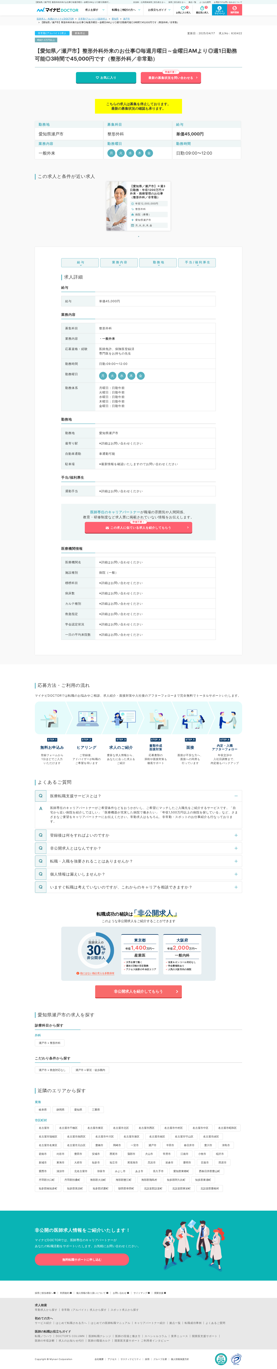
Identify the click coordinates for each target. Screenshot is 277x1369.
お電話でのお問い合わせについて (228, 2)
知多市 (96, 1162)
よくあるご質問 (215, 1323)
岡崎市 (117, 1145)
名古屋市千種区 (68, 1127)
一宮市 (135, 1145)
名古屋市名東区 (48, 1145)
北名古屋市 (80, 1171)
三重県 (96, 1109)
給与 (81, 262)
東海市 (60, 1162)
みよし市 (120, 1171)
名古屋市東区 (95, 1127)
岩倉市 (169, 1162)
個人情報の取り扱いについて (91, 1293)
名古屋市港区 (131, 1136)
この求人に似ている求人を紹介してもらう (140, 527)
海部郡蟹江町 (124, 1179)
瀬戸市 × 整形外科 (49, 1042)
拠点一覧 (192, 2)
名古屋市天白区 (76, 1145)
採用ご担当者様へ (44, 1293)
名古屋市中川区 (104, 1136)
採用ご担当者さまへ (176, 2)
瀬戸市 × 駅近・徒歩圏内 (90, 1069)
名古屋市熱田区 (76, 1136)
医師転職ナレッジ (100, 1336)
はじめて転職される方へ (71, 1323)
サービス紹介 (43, 1323)
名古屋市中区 (200, 1127)
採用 (147, 1359)
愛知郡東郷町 (181, 1171)
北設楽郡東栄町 (181, 1188)
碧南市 (43, 1153)
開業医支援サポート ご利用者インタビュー (142, 1340)
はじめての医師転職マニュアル (110, 1323)
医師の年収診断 (45, 1340)
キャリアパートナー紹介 (149, 1323)
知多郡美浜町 (75, 1188)
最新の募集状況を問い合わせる (170, 78)
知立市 (114, 1162)
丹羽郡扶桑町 (72, 1179)
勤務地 (159, 262)
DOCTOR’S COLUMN (70, 1336)
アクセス (112, 1359)
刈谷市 (60, 1153)
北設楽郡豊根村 (209, 1188)
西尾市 (114, 1153)
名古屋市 (44, 1127)
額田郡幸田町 (126, 1188)
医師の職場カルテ (99, 1340)
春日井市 (189, 1145)
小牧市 (202, 1153)
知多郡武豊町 (101, 1188)
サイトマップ (140, 1293)
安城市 (96, 1153)
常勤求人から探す (46, 1309)
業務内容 (120, 262)
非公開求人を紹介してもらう (138, 991)
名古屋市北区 (121, 1127)
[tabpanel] (138, 206)
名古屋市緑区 (211, 1136)
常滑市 (167, 1153)
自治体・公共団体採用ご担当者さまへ (149, 2)
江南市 (184, 1153)
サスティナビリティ (131, 1359)
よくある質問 (205, 2)
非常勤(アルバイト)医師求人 (92, 18)
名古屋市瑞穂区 (48, 1136)
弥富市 (101, 1171)
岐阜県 (43, 1109)
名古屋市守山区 (184, 1136)
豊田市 (78, 1153)
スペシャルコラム (156, 1336)
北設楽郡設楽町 (153, 1188)
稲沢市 (220, 1153)
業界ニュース (179, 1336)
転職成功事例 (193, 1323)
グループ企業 (160, 1359)
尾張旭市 (132, 1162)
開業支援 (158, 1293)
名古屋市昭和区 (227, 1127)
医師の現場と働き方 (128, 1336)
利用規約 (64, 1293)
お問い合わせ (119, 1293)
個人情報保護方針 (180, 1359)
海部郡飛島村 (149, 1179)
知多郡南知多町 (48, 1188)
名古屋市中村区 (173, 1127)
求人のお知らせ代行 (71, 1340)
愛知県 (115, 18)
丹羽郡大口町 (47, 1179)
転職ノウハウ (43, 1336)
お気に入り (108, 77)
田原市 (222, 1162)
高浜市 (152, 1162)
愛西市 (43, 1171)
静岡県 (60, 1109)
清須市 (60, 1171)
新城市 (43, 1162)
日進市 (205, 1162)
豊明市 (187, 1162)
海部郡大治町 (98, 1179)
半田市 (170, 1145)
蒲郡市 (131, 1153)
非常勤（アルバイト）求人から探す (84, 1309)
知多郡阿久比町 (176, 1179)
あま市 (139, 1171)
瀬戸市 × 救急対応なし (52, 1069)
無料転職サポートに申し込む (82, 1259)
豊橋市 (99, 1145)
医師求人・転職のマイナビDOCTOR (55, 18)
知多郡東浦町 (203, 1179)
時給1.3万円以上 (46, 39)
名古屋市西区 (147, 1127)
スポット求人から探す (125, 1309)
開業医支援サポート (204, 1336)
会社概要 (99, 1359)
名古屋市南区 (157, 1136)
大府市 (78, 1162)
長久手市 (158, 1171)
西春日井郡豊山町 (209, 1171)
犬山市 (149, 1153)
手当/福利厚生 (198, 262)
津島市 (226, 1145)
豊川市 (208, 1145)
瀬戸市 (126, 18)
